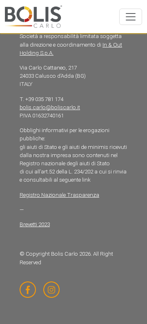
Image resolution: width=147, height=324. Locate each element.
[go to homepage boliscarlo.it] (33, 16)
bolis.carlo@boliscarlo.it (50, 107)
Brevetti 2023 (35, 224)
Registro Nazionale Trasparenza (59, 195)
